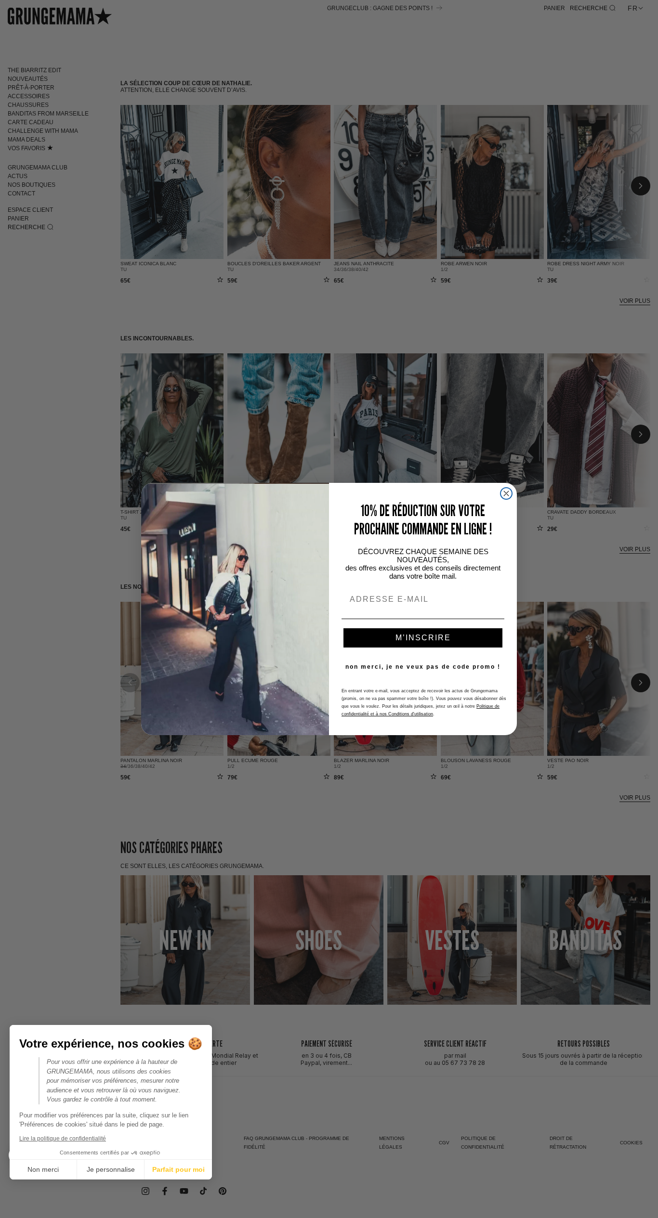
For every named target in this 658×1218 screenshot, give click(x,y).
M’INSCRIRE (423, 638)
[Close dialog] (506, 493)
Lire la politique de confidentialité (62, 1138)
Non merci (43, 1169)
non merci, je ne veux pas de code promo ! (422, 666)
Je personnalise (111, 1169)
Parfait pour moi (178, 1169)
